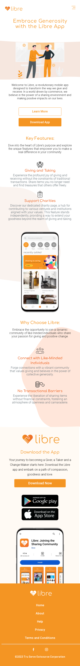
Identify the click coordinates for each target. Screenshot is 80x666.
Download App (40, 122)
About (40, 613)
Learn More (40, 111)
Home (40, 605)
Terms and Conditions (40, 638)
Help (40, 621)
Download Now (40, 483)
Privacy (40, 629)
